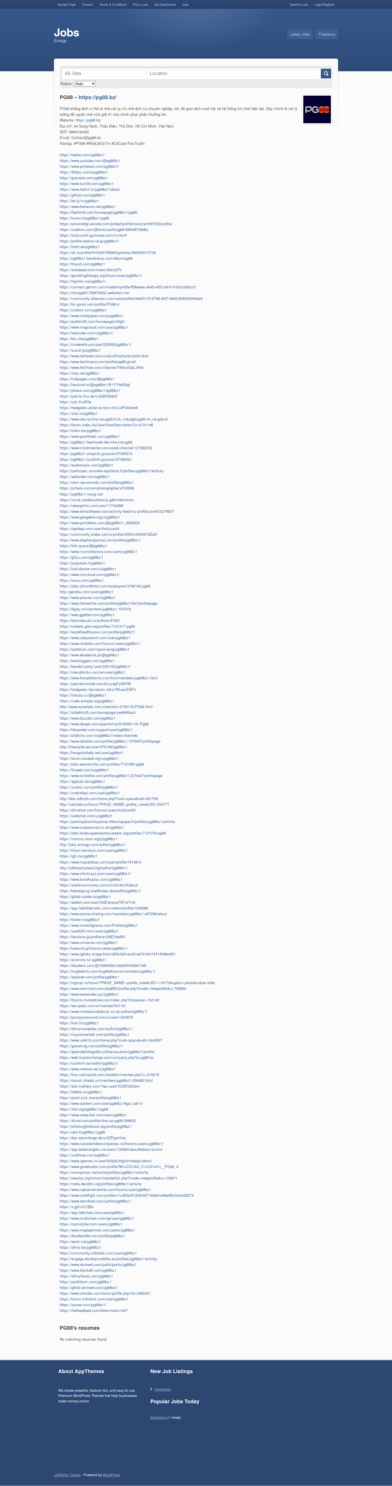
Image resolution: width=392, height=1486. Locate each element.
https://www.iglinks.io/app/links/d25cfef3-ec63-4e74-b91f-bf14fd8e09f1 (118, 954)
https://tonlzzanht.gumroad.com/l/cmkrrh (93, 235)
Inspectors (163, 1389)
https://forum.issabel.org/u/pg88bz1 (89, 758)
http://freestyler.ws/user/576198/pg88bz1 (93, 746)
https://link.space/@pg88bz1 (83, 545)
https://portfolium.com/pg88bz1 (85, 1281)
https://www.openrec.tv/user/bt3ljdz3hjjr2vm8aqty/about (106, 1160)
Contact (87, 4)
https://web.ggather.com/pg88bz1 (87, 614)
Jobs (185, 4)
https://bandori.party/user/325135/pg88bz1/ (95, 666)
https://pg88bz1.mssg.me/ (81, 494)
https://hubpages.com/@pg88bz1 (87, 378)
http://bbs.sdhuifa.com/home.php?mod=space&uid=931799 (109, 798)
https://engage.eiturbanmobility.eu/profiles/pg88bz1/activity (108, 1258)
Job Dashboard (165, 4)
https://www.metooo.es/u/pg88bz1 (88, 1068)
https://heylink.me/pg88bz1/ (83, 281)
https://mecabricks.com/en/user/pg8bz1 (93, 672)
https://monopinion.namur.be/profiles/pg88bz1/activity (104, 1172)
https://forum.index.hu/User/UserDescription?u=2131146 (106, 424)
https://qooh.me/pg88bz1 (80, 1241)
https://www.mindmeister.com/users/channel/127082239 (106, 447)
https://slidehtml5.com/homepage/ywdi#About (97, 712)
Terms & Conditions (113, 4)
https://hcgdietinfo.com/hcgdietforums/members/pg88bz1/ (108, 971)
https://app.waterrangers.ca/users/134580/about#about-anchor (111, 1149)
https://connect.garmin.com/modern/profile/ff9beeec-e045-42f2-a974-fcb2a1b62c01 (128, 287)
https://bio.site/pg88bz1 (79, 338)
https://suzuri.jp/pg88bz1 (80, 350)
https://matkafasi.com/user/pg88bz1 (90, 792)
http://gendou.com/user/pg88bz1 (86, 591)
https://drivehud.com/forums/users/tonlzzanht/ (98, 810)
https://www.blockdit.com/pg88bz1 (88, 1270)
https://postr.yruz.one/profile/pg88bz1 (90, 1097)
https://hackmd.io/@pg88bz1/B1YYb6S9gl (95, 384)
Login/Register (325, 4)
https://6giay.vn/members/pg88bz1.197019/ (95, 609)
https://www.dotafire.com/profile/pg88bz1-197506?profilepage (110, 741)
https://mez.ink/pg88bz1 (80, 373)
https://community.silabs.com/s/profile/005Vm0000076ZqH (108, 534)
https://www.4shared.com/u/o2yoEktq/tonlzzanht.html (104, 356)
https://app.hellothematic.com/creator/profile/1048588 (104, 908)
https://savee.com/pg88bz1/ (83, 1304)
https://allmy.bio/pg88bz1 (80, 1247)
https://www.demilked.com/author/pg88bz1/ (95, 1201)
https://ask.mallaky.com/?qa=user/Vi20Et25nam (100, 1086)
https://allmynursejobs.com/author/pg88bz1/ (96, 1028)
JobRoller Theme (67, 1474)
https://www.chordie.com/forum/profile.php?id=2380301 (105, 1293)
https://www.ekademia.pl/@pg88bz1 (89, 655)
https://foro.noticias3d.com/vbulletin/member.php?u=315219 (109, 1074)
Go (325, 73)
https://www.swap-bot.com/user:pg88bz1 (93, 1114)
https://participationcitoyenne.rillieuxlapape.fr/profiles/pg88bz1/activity (117, 821)
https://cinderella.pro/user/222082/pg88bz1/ (95, 344)
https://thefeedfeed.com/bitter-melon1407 (94, 1310)
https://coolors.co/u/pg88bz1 (83, 310)
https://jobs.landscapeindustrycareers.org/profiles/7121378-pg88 (113, 833)
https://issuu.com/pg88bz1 (82, 580)
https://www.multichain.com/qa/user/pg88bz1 (97, 1218)
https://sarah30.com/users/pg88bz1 (89, 931)
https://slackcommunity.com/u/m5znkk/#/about (99, 885)
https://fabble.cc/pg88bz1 (81, 1091)
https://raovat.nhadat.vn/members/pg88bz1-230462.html (106, 1080)
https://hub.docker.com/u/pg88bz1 (88, 568)
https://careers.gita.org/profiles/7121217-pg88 (97, 626)
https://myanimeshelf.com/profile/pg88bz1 (94, 1034)
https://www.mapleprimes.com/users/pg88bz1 (97, 1230)
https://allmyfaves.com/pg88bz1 (86, 1276)
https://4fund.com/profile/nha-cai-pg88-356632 (98, 1120)
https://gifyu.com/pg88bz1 (81, 557)
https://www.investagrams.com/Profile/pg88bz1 (99, 925)
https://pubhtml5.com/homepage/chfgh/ (92, 321)
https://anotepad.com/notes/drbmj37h (91, 269)
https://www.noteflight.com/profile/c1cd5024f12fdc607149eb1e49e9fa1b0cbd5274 (127, 1195)
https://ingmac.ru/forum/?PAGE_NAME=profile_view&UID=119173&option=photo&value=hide (137, 982)
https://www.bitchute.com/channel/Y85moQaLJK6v (102, 367)
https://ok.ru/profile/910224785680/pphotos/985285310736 (108, 252)
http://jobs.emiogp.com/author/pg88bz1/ (93, 844)
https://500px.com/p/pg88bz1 (84, 172)
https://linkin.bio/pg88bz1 (80, 430)
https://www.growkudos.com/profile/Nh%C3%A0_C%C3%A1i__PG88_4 (119, 1166)
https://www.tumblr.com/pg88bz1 (87, 183)
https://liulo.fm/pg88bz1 (79, 1023)
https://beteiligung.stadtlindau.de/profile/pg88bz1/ (100, 890)
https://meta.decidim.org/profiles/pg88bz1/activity (101, 1183)
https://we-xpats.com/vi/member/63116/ (93, 1005)
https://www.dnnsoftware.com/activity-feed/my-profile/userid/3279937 (117, 511)
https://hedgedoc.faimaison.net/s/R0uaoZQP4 (98, 689)
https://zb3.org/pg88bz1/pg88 (84, 1109)
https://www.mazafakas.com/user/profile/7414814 (100, 862)
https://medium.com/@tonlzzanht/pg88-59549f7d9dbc (104, 229)
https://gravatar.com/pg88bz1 (84, 177)
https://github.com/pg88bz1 (82, 195)
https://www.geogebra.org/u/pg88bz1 (90, 517)
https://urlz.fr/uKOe (75, 401)
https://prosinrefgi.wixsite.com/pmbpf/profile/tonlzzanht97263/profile (116, 223)
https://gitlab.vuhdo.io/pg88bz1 (85, 896)
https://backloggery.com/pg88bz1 (87, 660)
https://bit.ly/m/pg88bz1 (79, 200)
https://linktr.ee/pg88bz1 (80, 246)
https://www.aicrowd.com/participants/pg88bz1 (98, 1264)
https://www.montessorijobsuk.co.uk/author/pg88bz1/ (104, 1011)
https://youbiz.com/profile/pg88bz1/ (89, 787)
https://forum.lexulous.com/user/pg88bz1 (94, 850)
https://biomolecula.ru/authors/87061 (90, 620)
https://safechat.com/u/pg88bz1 (86, 815)
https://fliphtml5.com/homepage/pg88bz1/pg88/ (99, 212)
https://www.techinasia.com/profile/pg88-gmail (98, 361)
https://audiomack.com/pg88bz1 (86, 465)
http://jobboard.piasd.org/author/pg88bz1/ (94, 867)
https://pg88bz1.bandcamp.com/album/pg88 (96, 258)
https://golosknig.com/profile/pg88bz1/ (91, 1046)
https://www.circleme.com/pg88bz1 (89, 942)
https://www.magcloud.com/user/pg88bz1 (94, 327)
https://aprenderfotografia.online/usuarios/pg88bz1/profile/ (107, 1051)
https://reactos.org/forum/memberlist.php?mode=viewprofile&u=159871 (118, 1178)
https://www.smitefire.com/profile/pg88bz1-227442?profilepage (111, 775)
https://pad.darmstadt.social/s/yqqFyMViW (95, 683)
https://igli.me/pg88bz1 (79, 856)
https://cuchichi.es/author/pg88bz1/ (89, 1063)
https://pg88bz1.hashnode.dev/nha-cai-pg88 (96, 442)
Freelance (327, 34)
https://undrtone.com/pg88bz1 (84, 1155)
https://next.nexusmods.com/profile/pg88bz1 (97, 482)
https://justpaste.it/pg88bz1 (82, 563)
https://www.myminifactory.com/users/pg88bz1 (98, 551)
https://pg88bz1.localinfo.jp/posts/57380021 (96, 459)
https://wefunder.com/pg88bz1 (85, 476)
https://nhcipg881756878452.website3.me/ (95, 292)
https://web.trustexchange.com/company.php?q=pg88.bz (107, 1057)
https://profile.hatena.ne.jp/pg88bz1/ (89, 241)
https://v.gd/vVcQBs (77, 1206)
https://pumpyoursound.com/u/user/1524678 (96, 1017)
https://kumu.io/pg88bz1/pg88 (84, 218)
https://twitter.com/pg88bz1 (82, 154)
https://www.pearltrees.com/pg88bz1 (90, 436)
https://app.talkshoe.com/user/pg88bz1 (92, 1212)
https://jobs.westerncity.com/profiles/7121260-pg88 (102, 764)
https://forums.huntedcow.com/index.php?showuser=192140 (109, 1000)
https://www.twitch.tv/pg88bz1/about (90, 189)
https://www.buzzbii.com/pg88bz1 (87, 718)
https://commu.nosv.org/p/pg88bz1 (88, 838)
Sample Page (66, 4)
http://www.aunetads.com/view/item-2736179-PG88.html (106, 706)
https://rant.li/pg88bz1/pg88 (82, 1132)
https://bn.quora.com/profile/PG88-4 (89, 304)
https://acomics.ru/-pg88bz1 (83, 959)
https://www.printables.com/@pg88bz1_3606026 (99, 522)
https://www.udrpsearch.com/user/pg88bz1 (95, 637)
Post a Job (140, 4)
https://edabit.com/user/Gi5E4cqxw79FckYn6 (97, 902)
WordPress (111, 1474)
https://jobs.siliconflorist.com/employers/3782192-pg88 (105, 586)
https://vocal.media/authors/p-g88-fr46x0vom (97, 499)
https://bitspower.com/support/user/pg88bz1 (96, 729)
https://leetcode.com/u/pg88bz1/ (86, 333)
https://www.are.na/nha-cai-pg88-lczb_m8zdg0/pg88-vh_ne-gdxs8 (114, 419)
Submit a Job (299, 4)
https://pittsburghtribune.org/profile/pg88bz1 (96, 1126)
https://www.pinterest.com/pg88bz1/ (89, 166)
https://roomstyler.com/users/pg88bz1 (91, 1224)
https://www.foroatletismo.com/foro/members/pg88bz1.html (109, 678)
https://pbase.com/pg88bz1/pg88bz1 (90, 390)
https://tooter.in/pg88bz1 (80, 919)
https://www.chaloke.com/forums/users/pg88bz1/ (100, 643)
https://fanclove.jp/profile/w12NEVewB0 (92, 936)
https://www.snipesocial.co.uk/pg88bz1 (92, 827)
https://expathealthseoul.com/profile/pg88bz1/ (97, 632)
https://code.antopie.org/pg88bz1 (87, 701)
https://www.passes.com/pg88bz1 (88, 597)
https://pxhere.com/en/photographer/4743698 (97, 488)
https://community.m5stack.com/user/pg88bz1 (98, 1253)
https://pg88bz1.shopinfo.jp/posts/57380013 (96, 453)
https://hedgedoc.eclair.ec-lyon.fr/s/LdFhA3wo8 (99, 407)
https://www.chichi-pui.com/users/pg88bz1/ (95, 873)
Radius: (66, 83)
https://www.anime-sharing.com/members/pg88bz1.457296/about (113, 913)
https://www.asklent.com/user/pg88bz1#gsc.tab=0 (101, 1103)
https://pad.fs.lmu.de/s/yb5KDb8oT (89, 396)
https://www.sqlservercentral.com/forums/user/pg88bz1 (105, 1189)
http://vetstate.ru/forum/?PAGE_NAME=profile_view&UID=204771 (114, 804)
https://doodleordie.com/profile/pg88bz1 (92, 1235)
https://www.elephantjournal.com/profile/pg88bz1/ (100, 540)
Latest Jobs (300, 34)
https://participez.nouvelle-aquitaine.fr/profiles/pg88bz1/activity (112, 470)
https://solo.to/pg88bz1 (79, 413)
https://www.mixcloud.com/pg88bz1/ (90, 574)
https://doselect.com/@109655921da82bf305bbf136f (103, 965)
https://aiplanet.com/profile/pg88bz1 (89, 977)
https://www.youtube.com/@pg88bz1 (90, 160)
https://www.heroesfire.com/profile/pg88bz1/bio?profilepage (108, 603)
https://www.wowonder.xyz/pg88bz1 (89, 994)
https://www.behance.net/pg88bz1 (88, 206)
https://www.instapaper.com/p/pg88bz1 (92, 315)
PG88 (64, 108)
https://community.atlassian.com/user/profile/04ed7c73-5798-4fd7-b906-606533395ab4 (131, 298)
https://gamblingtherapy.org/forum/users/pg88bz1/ (101, 275)
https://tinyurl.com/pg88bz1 (82, 264)
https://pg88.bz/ (98, 97)
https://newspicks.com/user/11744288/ (92, 505)
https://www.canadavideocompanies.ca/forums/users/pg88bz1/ (112, 1143)
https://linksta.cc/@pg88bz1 (83, 695)
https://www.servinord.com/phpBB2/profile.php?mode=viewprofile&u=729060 (123, 988)
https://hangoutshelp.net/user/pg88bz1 (91, 752)
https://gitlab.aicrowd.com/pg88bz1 (89, 1287)
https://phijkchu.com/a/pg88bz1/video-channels (99, 735)
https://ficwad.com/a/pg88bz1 (84, 769)
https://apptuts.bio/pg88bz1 (82, 781)
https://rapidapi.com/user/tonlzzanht (89, 528)
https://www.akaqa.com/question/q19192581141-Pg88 (104, 723)
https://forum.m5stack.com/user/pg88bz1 (94, 1299)
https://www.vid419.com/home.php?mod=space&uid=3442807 (111, 1040)
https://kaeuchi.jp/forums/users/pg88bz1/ (94, 948)
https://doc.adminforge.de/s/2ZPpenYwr (93, 1137)
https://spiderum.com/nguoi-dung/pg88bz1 (94, 649)
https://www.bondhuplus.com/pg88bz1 (91, 879)
